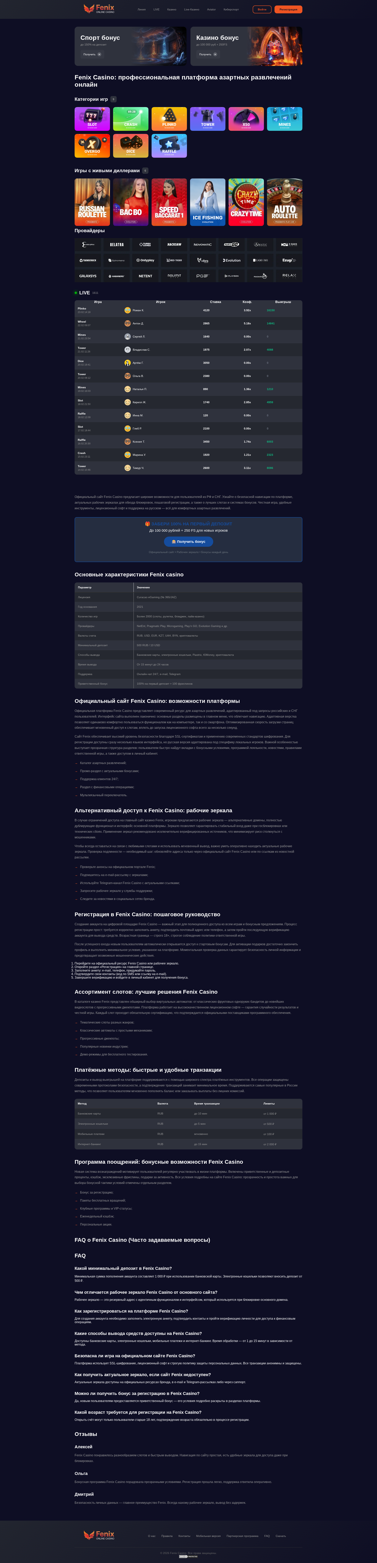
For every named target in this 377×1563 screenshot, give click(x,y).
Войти (262, 9)
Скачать (281, 1536)
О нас (152, 1536)
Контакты (184, 1536)
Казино (171, 9)
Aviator (211, 9)
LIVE (156, 9)
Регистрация (288, 9)
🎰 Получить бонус (188, 542)
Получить (89, 54)
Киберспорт (231, 9)
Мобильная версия (208, 1536)
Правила (167, 1536)
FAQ (267, 1536)
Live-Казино (191, 9)
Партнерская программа (242, 1536)
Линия (142, 9)
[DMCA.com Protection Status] (188, 1557)
